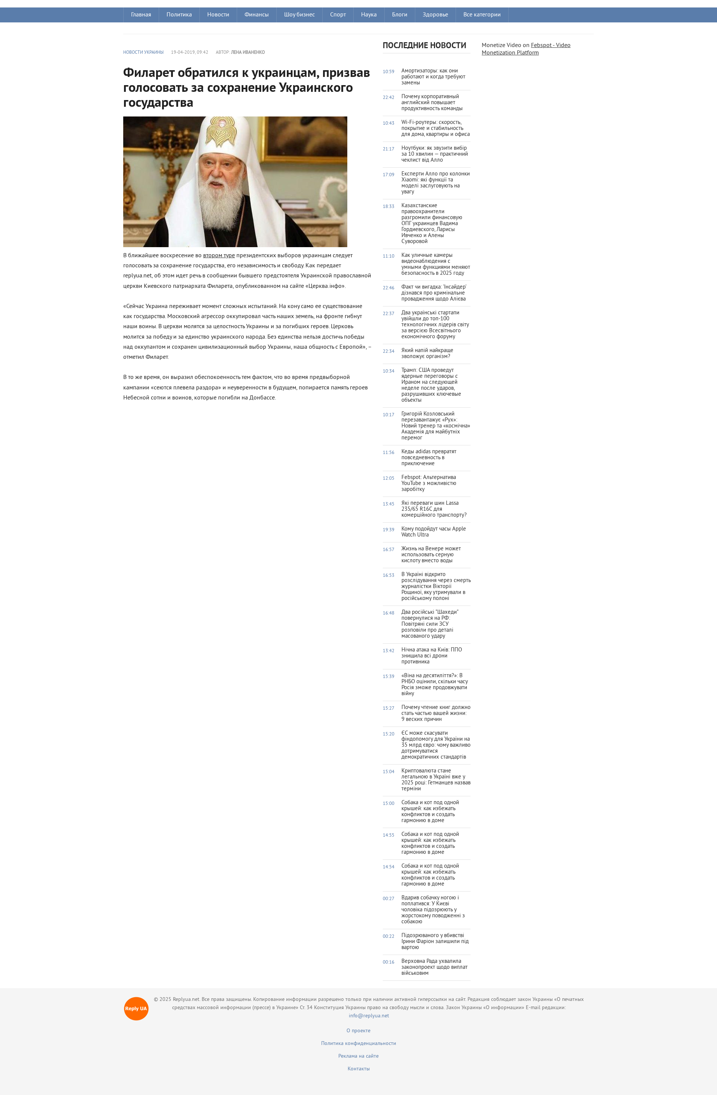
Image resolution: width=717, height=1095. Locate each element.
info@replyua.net (369, 1016)
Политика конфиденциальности (358, 1043)
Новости (218, 15)
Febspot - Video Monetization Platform (526, 49)
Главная (141, 15)
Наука (369, 15)
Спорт (338, 15)
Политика (179, 15)
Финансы (257, 15)
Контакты (359, 1069)
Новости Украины (143, 53)
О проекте (358, 1031)
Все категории (482, 15)
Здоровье (435, 15)
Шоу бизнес (299, 15)
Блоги (399, 15)
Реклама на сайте (358, 1056)
